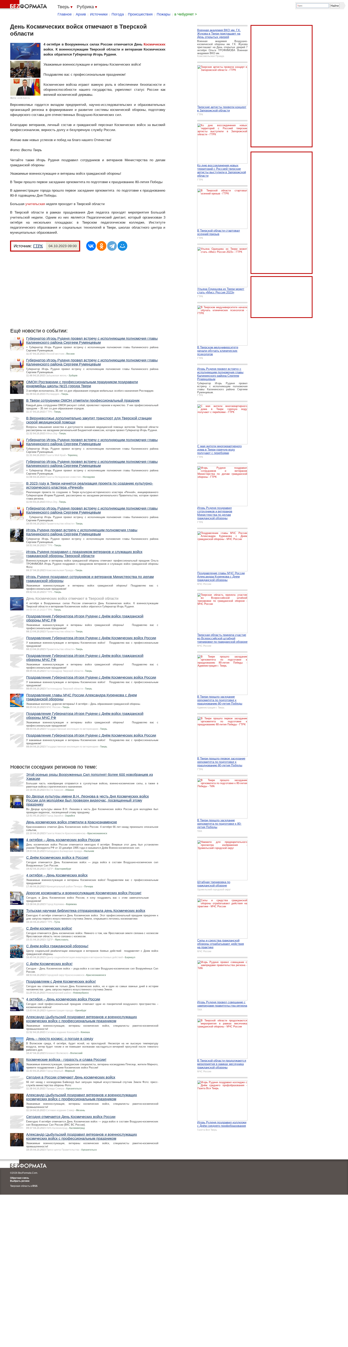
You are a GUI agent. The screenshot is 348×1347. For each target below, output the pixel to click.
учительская (35, 204)
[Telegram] (112, 246)
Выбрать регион (19, 1181)
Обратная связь (19, 1178)
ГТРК (38, 246)
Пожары (163, 14)
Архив (81, 14)
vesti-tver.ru (23, 98)
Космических (154, 44)
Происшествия (140, 14)
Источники (99, 14)
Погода (118, 14)
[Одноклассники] (101, 246)
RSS (34, 1186)
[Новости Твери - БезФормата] (24, 5)
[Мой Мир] (122, 246)
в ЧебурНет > (185, 14)
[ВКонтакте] (91, 246)
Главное (65, 14)
